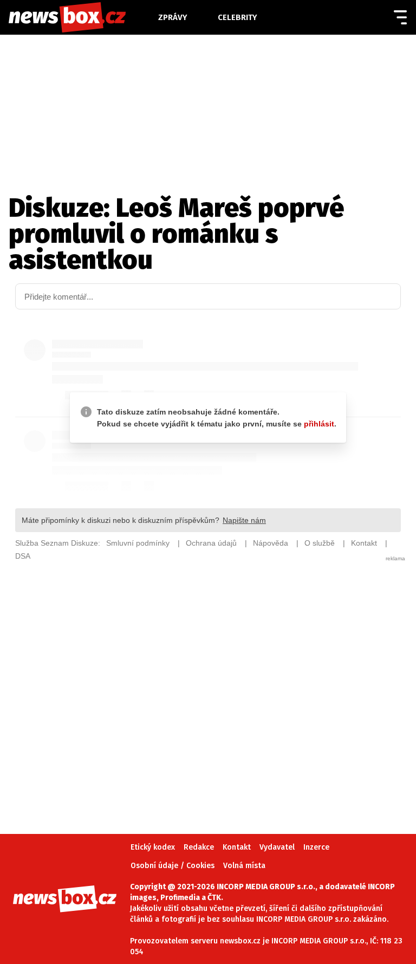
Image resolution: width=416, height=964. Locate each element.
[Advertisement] (208, 681)
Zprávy (172, 17)
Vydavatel (277, 847)
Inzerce (316, 847)
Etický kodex (153, 847)
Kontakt (237, 847)
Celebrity (237, 17)
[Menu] (400, 17)
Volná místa (244, 865)
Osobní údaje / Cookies (172, 865)
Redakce (199, 847)
